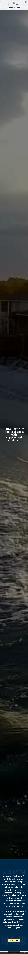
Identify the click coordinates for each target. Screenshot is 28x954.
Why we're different (14, 940)
